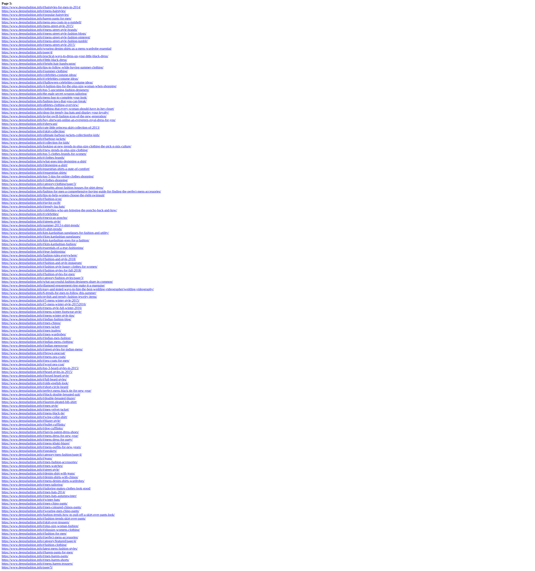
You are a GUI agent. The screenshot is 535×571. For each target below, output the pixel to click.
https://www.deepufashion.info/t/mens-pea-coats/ (34, 357)
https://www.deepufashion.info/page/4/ (27, 52)
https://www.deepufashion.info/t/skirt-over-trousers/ (35, 522)
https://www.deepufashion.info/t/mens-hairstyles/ (34, 11)
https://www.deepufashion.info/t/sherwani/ (29, 124)
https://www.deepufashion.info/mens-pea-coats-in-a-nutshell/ (42, 22)
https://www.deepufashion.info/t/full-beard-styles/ (34, 379)
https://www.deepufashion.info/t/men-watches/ (32, 466)
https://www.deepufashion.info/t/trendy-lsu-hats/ (33, 206)
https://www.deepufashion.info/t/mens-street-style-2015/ (38, 45)
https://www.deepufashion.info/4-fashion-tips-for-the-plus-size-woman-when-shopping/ (59, 86)
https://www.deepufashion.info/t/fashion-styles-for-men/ (38, 274)
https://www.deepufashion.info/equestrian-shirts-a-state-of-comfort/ (46, 169)
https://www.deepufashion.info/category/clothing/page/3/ (39, 184)
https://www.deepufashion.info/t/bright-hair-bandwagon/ (39, 63)
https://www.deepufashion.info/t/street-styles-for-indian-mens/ (42, 349)
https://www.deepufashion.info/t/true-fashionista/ (34, 251)
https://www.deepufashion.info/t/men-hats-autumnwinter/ (39, 496)
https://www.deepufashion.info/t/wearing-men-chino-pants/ (40, 511)
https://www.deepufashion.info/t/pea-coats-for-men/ (35, 360)
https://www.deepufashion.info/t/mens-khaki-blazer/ (36, 443)
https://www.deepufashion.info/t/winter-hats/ (31, 499)
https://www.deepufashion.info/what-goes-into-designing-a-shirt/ (44, 161)
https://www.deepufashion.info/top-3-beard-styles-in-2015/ (40, 368)
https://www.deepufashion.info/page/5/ (27, 567)
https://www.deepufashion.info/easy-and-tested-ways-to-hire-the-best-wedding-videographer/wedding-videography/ (78, 289)
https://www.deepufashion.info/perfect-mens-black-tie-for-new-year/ (46, 390)
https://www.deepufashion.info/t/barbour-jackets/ (34, 139)
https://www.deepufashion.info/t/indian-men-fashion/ (36, 338)
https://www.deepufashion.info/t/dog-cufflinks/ (32, 428)
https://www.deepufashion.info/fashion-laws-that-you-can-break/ (44, 101)
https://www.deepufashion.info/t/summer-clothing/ (35, 71)
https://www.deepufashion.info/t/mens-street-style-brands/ (39, 30)
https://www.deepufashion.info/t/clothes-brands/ (33, 157)
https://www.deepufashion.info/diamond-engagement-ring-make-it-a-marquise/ (53, 285)
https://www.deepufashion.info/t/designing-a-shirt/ (35, 165)
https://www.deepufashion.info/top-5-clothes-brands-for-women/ (44, 154)
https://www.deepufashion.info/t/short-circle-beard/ (35, 387)
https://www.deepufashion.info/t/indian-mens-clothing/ (37, 342)
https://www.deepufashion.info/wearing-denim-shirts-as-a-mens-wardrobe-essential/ (57, 48)
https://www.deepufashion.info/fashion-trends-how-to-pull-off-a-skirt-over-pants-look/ (58, 514)
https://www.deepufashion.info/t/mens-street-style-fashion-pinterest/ (46, 37)
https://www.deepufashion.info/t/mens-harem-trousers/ (37, 563)
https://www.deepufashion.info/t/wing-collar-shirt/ (34, 417)
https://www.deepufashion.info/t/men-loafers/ (31, 330)
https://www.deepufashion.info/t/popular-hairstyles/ (35, 14)
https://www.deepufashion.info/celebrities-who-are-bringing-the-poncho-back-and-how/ (59, 210)
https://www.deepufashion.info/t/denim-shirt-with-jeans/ (38, 473)
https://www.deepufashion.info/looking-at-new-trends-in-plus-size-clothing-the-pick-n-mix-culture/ (66, 146)
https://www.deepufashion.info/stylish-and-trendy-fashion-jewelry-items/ (49, 296)
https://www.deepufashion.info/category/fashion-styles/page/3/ (43, 278)
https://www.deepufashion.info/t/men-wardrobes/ (34, 334)
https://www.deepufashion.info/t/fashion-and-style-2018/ (39, 259)
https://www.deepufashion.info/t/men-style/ (30, 405)
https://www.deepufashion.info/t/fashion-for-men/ (34, 533)
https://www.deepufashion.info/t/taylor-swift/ (31, 202)
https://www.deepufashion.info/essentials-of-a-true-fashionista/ (43, 248)
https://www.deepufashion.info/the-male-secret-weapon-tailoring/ (44, 93)
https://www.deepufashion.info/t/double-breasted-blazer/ (38, 398)
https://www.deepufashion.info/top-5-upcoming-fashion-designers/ (45, 90)
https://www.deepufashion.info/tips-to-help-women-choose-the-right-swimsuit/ (53, 195)
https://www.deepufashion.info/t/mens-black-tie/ (33, 413)
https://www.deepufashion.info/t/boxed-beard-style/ (35, 375)
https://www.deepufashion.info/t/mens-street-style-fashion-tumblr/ (45, 41)
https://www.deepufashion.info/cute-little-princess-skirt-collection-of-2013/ (51, 127)
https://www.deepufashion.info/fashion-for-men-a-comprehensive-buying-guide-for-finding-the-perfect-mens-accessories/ (81, 191)
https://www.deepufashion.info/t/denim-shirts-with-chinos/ (40, 477)
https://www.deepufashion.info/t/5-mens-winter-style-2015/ (40, 300)
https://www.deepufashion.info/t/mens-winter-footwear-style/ (42, 311)
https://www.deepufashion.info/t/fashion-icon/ (32, 199)
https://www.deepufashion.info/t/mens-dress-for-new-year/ (40, 436)
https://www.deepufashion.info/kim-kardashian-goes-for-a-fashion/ (45, 240)
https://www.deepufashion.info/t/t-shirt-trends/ (32, 229)
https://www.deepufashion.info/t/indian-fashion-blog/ (36, 319)
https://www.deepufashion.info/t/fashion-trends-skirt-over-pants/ (44, 518)
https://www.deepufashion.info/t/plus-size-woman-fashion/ (40, 526)
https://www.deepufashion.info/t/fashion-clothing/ (34, 545)
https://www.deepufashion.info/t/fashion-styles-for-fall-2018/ (41, 270)
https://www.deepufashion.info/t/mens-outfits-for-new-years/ (41, 447)
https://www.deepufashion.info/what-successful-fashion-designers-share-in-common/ (57, 281)
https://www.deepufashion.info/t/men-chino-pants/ (35, 503)
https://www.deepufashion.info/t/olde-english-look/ (35, 383)
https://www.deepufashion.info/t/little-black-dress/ (34, 60)
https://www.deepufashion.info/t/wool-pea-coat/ (33, 364)
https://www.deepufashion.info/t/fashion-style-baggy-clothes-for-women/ (49, 266)
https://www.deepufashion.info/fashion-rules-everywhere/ (39, 255)
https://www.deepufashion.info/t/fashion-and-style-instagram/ (42, 263)
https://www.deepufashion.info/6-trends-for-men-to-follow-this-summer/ (49, 293)
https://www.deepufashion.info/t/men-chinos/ (31, 323)
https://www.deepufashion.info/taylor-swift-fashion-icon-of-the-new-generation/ (54, 116)
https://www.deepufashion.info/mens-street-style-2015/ (38, 26)
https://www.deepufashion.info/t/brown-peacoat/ (33, 353)
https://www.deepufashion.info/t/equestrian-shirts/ (34, 172)
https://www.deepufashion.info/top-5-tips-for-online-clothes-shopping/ (48, 176)
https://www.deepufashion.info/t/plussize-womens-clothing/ (41, 530)
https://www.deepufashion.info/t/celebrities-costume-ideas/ (40, 78)
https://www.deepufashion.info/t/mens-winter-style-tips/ (38, 315)
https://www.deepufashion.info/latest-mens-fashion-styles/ (40, 548)
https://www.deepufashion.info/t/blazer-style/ (31, 421)
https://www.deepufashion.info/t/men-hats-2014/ (33, 492)
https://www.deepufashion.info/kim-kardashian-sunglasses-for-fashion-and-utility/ (55, 233)
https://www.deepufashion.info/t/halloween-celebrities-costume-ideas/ (47, 82)
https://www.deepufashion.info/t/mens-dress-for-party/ (37, 439)
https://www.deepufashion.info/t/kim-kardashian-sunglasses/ (41, 236)
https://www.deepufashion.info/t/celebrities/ (30, 214)
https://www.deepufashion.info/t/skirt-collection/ (33, 131)
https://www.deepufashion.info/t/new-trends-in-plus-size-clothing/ (45, 150)
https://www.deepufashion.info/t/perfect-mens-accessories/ (40, 537)
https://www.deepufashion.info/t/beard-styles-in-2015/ (37, 372)
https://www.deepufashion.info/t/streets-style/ (31, 221)
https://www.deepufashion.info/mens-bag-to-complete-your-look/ (44, 97)
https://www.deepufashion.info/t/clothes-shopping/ (35, 180)
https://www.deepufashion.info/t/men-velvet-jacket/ (35, 409)
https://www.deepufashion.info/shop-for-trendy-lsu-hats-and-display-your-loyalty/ (55, 112)
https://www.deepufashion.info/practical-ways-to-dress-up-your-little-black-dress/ (55, 56)
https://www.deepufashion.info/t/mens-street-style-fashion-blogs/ (44, 33)
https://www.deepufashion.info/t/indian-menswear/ (35, 345)
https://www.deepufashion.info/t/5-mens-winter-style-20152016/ (44, 304)
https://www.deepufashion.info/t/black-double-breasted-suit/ (41, 394)
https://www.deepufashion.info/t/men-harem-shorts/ (35, 560)
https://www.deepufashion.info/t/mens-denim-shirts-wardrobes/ (43, 481)
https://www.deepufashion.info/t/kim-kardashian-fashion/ (39, 244)
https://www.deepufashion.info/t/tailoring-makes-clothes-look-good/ (46, 488)
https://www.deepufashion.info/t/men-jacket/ (31, 327)
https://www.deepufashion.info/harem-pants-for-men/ (36, 18)
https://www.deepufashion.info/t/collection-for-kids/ (36, 142)
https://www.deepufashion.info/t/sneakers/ (29, 451)
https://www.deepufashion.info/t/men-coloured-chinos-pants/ (41, 507)
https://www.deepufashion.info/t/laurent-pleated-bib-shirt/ (39, 402)
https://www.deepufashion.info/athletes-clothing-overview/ (40, 105)
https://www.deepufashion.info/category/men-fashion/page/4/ (42, 454)
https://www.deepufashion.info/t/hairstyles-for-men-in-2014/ (41, 7)
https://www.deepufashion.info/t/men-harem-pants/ (35, 556)
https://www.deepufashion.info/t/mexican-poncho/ (35, 218)
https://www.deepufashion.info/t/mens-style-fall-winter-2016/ (42, 308)
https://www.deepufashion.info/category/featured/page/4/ (39, 541)
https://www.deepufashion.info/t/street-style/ (31, 469)
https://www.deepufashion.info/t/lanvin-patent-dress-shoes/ (40, 432)
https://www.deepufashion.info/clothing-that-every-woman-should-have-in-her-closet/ (58, 108)
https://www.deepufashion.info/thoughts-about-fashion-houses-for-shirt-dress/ (52, 187)
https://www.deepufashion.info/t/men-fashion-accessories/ (40, 462)
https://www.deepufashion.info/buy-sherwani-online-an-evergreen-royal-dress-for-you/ (59, 120)
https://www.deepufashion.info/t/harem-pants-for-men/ (37, 552)
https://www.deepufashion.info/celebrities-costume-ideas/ (39, 75)
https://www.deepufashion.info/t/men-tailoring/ (32, 484)
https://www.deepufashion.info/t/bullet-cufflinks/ (33, 424)
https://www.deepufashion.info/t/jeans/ (27, 458)
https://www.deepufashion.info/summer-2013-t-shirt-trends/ (41, 225)
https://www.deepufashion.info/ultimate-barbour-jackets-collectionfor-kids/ (51, 135)
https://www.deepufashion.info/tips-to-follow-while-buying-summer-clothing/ (52, 67)
